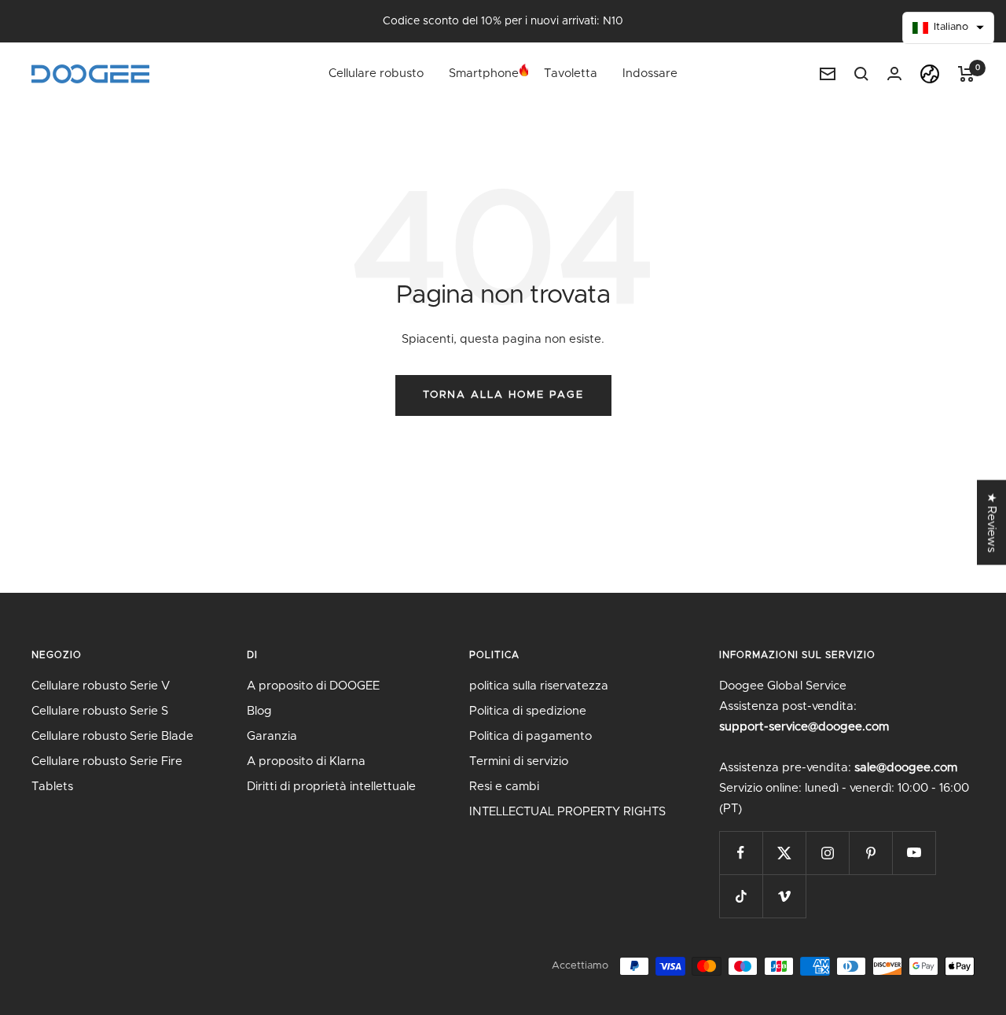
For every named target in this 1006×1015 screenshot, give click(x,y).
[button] (948, 28)
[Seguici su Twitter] (784, 852)
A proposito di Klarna (306, 761)
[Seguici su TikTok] (740, 896)
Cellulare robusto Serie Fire (106, 761)
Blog (259, 711)
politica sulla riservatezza (538, 686)
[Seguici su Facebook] (740, 852)
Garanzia (272, 736)
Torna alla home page (503, 395)
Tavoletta (570, 73)
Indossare (649, 73)
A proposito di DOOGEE (313, 686)
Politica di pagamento (530, 736)
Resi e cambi (504, 787)
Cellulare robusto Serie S (99, 711)
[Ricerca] (861, 74)
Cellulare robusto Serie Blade (112, 736)
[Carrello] (966, 74)
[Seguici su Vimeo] (784, 896)
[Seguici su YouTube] (913, 852)
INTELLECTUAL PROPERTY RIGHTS (567, 812)
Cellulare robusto (376, 73)
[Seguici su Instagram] (827, 852)
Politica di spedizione (527, 711)
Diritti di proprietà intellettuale (331, 787)
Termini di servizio (518, 761)
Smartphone (484, 73)
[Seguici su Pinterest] (870, 852)
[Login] (894, 73)
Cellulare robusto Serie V (100, 686)
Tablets (52, 787)
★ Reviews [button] (991, 522)
